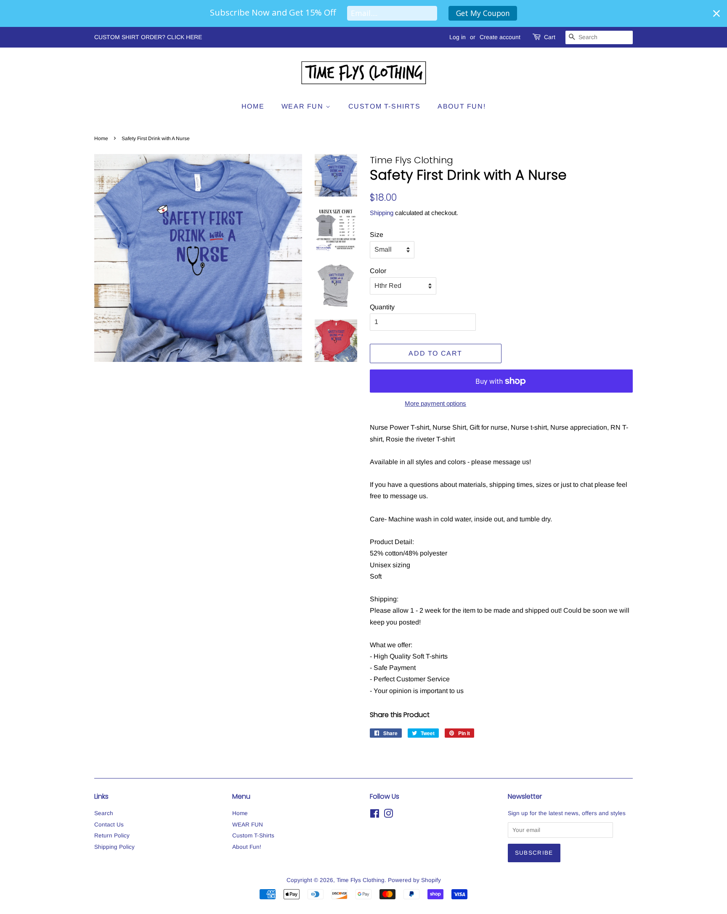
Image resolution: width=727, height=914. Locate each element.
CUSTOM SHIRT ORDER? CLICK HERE (148, 37)
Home (252, 106)
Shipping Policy (114, 847)
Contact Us (109, 824)
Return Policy (112, 835)
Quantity (382, 307)
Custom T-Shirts (384, 106)
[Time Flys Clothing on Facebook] (374, 815)
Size (376, 234)
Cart (549, 37)
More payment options (435, 403)
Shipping (381, 212)
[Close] (716, 13)
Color (378, 270)
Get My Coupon (483, 13)
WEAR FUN (303, 106)
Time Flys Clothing (361, 880)
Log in (457, 37)
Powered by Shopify (414, 880)
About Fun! (462, 106)
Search (103, 813)
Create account (500, 37)
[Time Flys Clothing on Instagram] (388, 815)
